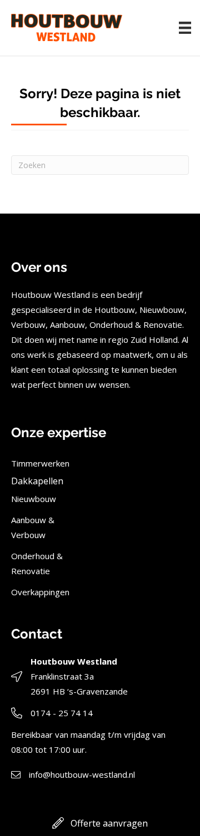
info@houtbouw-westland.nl (82, 774)
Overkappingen (40, 591)
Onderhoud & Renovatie (37, 563)
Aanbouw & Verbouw (32, 527)
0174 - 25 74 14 (62, 712)
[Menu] (185, 28)
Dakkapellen (37, 481)
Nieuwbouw (33, 498)
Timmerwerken (40, 463)
